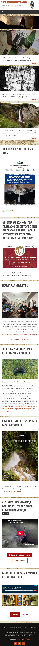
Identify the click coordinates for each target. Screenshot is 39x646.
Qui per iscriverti (8, 211)
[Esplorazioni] (19, 115)
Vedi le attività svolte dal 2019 (20, 339)
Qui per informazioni (14, 491)
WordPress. (26, 639)
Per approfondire (7, 406)
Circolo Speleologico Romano (14, 2)
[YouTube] (15, 643)
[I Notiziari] (19, 42)
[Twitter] (19, 643)
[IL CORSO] (19, 78)
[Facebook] (23, 643)
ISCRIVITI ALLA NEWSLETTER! (15, 285)
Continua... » (35, 63)
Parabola (19, 639)
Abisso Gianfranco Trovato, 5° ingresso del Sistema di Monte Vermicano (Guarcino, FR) (17, 506)
